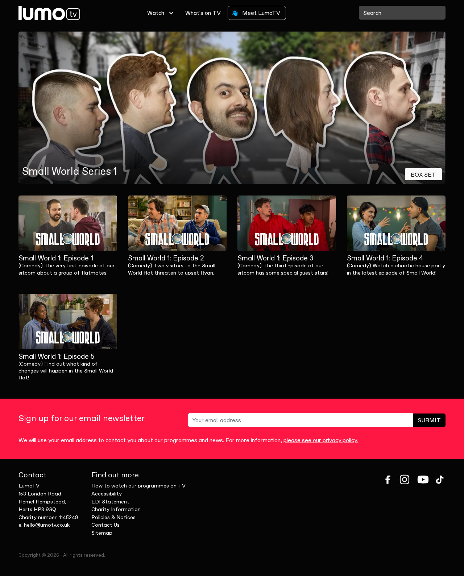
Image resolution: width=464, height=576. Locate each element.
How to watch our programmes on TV (138, 485)
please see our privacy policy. (320, 440)
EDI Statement (110, 501)
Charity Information (116, 509)
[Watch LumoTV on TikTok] (440, 479)
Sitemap (101, 532)
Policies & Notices (113, 517)
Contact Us (105, 524)
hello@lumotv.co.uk (47, 524)
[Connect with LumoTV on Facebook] (388, 479)
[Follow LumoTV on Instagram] (404, 479)
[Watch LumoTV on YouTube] (423, 479)
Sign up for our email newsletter (81, 418)
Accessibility (106, 493)
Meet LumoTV (260, 13)
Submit (429, 420)
